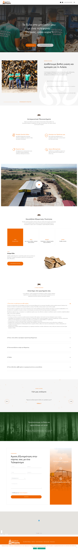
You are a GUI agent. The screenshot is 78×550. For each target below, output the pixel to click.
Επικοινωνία (52, 541)
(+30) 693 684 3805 (68, 2)
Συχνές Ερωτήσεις (39, 541)
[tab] (15, 237)
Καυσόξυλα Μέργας (27, 541)
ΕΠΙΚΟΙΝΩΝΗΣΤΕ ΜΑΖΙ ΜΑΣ (25, 101)
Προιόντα (33, 541)
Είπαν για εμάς (46, 541)
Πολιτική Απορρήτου (23, 492)
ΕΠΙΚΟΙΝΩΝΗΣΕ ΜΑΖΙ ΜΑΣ (15, 263)
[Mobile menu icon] (74, 2)
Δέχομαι (35, 548)
